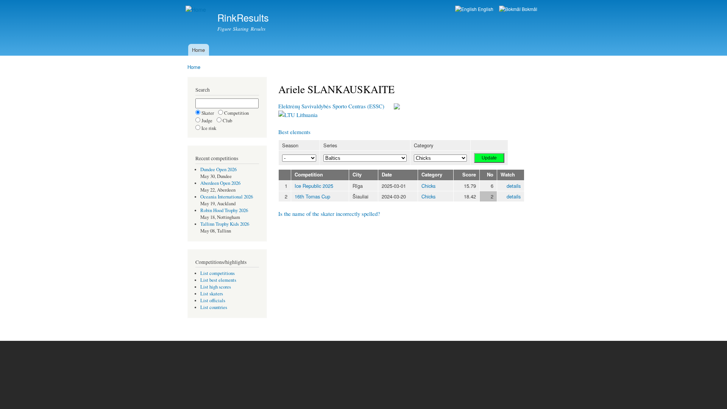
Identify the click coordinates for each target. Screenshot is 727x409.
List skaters (211, 293)
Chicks (428, 185)
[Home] (197, 9)
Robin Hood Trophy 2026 (224, 210)
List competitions (217, 273)
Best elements (294, 132)
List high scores (215, 287)
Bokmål (529, 9)
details (514, 185)
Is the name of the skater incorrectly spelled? (329, 213)
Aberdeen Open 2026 (220, 183)
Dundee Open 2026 (218, 169)
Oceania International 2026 (226, 197)
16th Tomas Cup (312, 196)
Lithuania (306, 115)
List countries (213, 307)
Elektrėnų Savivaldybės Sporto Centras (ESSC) (331, 106)
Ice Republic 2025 (314, 185)
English (485, 9)
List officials (212, 300)
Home (198, 49)
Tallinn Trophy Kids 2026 (224, 224)
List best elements (218, 280)
